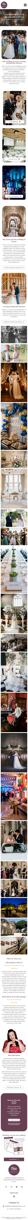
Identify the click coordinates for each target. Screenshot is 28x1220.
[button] (25, 5)
